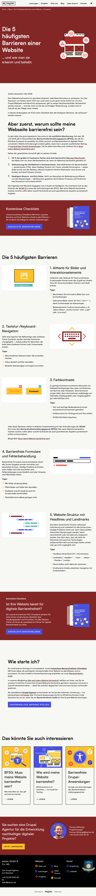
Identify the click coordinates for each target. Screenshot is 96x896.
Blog (62, 3)
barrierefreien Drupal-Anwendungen (25, 146)
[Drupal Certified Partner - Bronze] (88, 867)
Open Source (72, 3)
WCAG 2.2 (23, 188)
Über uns (54, 3)
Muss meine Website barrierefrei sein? (34, 438)
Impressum (58, 892)
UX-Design (24, 695)
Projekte (44, 3)
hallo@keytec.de (9, 882)
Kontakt (84, 3)
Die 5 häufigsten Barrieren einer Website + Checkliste (32, 9)
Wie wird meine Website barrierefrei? (43, 680)
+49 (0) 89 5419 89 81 (79, 835)
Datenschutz (38, 892)
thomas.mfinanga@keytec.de (81, 832)
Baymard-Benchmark (75, 158)
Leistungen (33, 3)
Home (4, 9)
